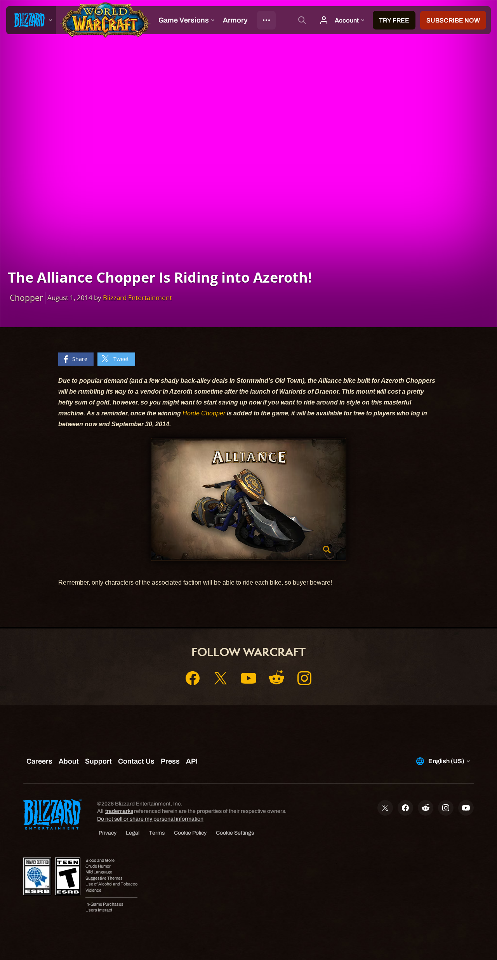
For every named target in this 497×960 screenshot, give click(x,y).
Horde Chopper (203, 413)
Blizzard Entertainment (137, 297)
